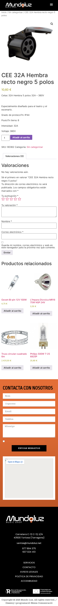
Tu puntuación (9, 196)
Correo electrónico (12, 232)
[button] (51, 4)
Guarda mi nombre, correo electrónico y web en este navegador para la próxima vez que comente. (28, 246)
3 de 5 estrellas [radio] (11, 199)
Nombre (6, 221)
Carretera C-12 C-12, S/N (29, 534)
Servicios (29, 562)
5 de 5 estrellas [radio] (19, 199)
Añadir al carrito (21, 137)
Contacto (29, 567)
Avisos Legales (29, 572)
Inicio (3, 12)
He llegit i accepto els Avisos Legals (24, 441)
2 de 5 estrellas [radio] (7, 199)
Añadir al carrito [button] (12, 310)
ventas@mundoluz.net (29, 543)
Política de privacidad (29, 576)
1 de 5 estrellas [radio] (3, 199)
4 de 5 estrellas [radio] (15, 199)
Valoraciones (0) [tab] (14, 156)
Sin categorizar (15, 12)
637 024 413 (29, 551)
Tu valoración (9, 205)
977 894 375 (29, 548)
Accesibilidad (29, 581)
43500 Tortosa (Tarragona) (29, 537)
